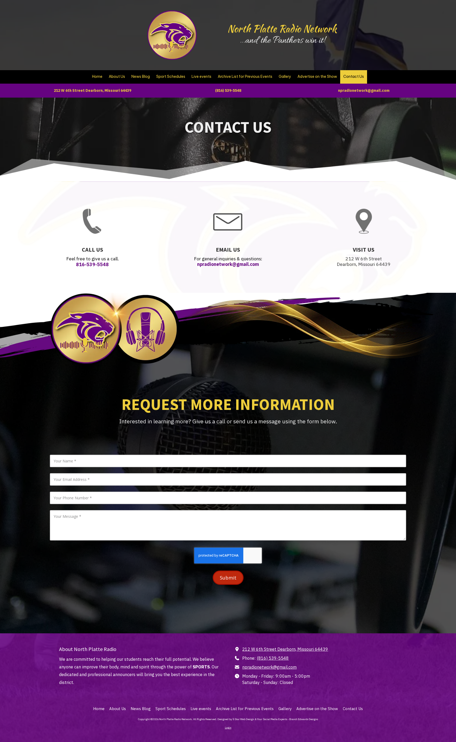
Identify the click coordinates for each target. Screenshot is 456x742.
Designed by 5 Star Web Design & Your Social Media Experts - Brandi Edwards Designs (267, 719)
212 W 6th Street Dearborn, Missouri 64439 (285, 649)
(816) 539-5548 (273, 658)
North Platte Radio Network (282, 29)
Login (228, 727)
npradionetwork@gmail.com (269, 667)
